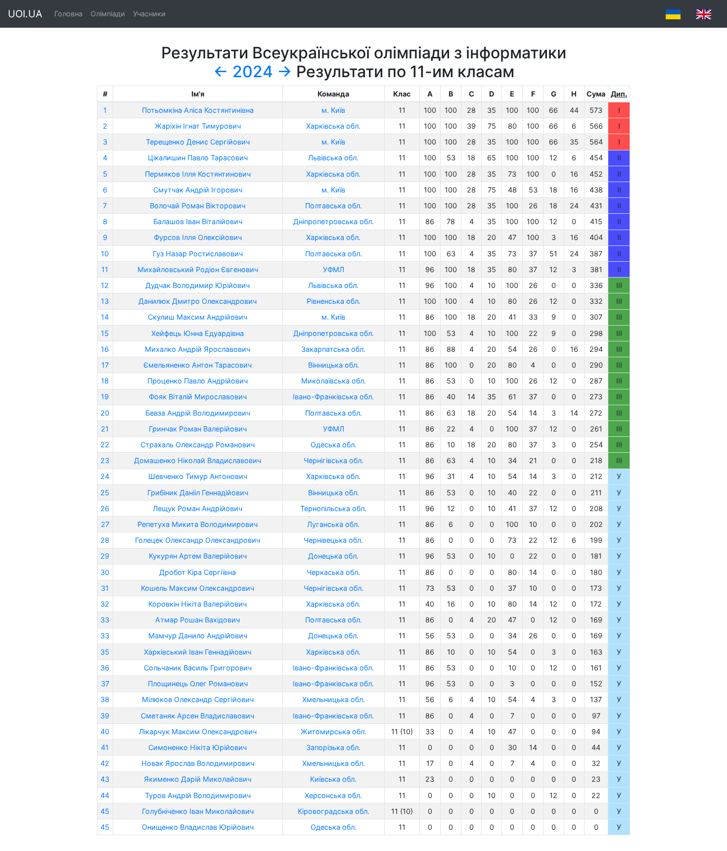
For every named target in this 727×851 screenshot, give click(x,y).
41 (105, 747)
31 (105, 588)
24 (104, 476)
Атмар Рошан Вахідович (197, 619)
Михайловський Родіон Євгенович (197, 269)
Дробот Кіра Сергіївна (197, 572)
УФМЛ (333, 269)
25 (104, 492)
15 (105, 333)
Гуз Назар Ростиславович (198, 253)
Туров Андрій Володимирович (198, 795)
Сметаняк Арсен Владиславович (197, 715)
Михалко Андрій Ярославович (197, 349)
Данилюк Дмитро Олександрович (197, 301)
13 (105, 301)
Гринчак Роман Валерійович (198, 429)
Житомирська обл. (333, 731)
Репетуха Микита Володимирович (197, 524)
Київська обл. (333, 779)
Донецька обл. (333, 556)
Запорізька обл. (333, 747)
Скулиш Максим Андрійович (197, 317)
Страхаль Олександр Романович (197, 444)
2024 (252, 71)
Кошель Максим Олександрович (197, 588)
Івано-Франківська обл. (333, 396)
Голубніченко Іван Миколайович (198, 811)
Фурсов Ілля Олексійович (198, 237)
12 (105, 285)
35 (104, 652)
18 (105, 381)
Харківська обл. (333, 126)
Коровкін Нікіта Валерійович (197, 604)
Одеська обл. (334, 444)
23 (104, 460)
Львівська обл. (333, 157)
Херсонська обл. (333, 795)
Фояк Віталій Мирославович (198, 396)
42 (104, 763)
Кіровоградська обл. (333, 811)
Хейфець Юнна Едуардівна (197, 333)
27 (105, 524)
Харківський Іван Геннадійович (197, 652)
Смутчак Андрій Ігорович (197, 190)
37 (105, 683)
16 (105, 349)
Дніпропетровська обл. (333, 221)
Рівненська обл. (334, 301)
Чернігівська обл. (334, 460)
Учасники (149, 13)
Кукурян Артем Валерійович (198, 556)
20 (104, 413)
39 (104, 715)
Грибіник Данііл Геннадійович (197, 492)
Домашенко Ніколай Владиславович (197, 460)
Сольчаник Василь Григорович (198, 667)
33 (104, 619)
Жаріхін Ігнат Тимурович (198, 126)
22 (104, 444)
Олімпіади (108, 13)
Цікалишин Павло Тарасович (198, 157)
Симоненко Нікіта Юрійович (197, 747)
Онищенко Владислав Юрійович (198, 827)
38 (104, 699)
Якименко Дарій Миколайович (197, 779)
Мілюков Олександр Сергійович (198, 699)
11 (104, 269)
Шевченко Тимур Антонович (197, 476)
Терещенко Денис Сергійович (198, 142)
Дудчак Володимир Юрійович (197, 285)
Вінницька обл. (333, 365)
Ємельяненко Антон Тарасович (197, 365)
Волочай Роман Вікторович (197, 205)
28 (104, 540)
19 (105, 396)
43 (104, 779)
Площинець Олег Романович (198, 683)
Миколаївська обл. (333, 381)
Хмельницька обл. (333, 699)
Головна (68, 13)
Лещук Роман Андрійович (197, 508)
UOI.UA (25, 14)
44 (104, 795)
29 (104, 556)
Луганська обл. (333, 524)
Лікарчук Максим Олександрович (198, 731)
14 (105, 317)
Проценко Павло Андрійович (197, 381)
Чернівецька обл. (333, 540)
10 (105, 253)
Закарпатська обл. (333, 349)
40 (104, 731)
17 (105, 365)
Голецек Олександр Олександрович (197, 540)
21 (105, 429)
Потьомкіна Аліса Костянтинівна (198, 110)
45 (104, 811)
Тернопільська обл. (333, 508)
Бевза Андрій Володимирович (197, 413)
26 (104, 508)
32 (104, 604)
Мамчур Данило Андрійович (197, 635)
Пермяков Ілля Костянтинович (198, 174)
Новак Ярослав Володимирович (197, 763)
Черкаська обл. (333, 572)
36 (104, 667)
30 (104, 572)
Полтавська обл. (333, 205)
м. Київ (333, 110)
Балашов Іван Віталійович (197, 221)
